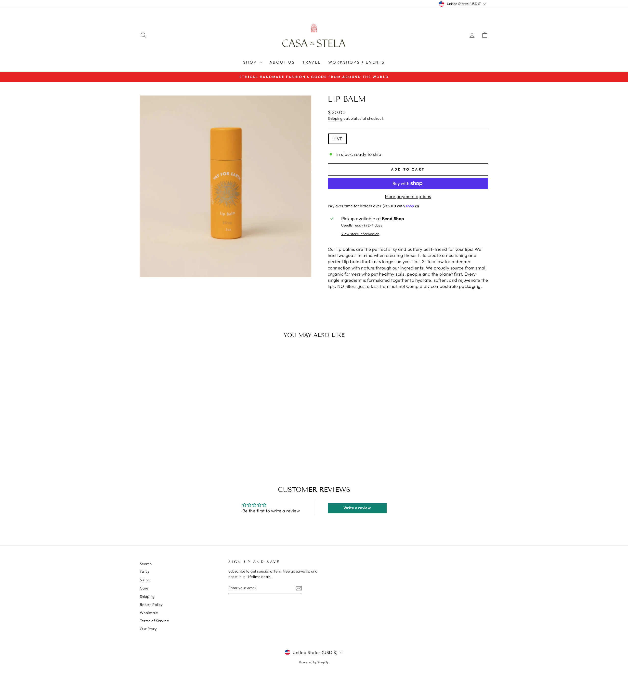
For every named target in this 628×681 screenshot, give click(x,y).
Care (144, 588)
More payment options (408, 196)
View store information (360, 234)
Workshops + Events (356, 62)
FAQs (144, 572)
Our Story (148, 629)
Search (146, 563)
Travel (311, 62)
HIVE (337, 139)
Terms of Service (154, 620)
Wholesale (149, 612)
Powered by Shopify (313, 662)
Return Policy (151, 604)
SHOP (250, 62)
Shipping (335, 118)
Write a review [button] (357, 507)
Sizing (145, 580)
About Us (282, 62)
